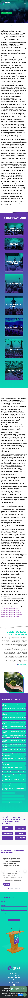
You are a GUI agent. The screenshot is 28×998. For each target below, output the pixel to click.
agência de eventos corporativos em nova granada (10, 610)
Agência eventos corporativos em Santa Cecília (14, 759)
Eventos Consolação (8, 793)
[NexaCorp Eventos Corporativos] (6, 3)
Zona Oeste (7, 833)
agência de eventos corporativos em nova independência (11, 614)
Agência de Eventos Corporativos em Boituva (14, 704)
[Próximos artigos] (25, 871)
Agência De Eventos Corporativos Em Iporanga (14, 727)
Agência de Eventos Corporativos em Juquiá (14, 732)
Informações (10, 24)
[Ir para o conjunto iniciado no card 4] (12, 888)
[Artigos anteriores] (3, 871)
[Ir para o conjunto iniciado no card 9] (19, 888)
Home (3, 24)
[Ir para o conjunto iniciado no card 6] (15, 888)
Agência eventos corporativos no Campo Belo (14, 763)
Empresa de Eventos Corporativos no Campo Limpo (14, 784)
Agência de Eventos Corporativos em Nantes (14, 745)
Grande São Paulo (20, 838)
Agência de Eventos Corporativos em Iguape (14, 723)
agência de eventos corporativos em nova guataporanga (11, 612)
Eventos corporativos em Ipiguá (11, 802)
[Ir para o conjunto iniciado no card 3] (11, 888)
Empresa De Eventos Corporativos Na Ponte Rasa (14, 789)
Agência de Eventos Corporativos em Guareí (14, 718)
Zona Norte (20, 828)
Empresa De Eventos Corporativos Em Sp (14, 780)
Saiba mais (6, 884)
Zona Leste (7, 838)
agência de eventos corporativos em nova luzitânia (10, 616)
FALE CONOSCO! (6, 12)
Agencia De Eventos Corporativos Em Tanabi (14, 741)
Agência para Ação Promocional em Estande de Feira (14, 775)
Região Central (7, 828)
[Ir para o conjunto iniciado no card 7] (16, 888)
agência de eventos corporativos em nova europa (10, 608)
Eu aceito (21, 995)
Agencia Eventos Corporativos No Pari (13, 771)
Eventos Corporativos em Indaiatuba (13, 799)
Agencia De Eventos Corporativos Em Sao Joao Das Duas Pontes (14, 736)
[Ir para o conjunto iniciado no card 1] (8, 888)
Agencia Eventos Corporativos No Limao (14, 768)
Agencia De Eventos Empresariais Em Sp (14, 750)
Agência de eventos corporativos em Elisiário (14, 713)
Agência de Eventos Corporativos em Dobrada (14, 709)
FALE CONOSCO (22, 664)
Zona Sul (20, 833)
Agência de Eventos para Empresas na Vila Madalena (14, 754)
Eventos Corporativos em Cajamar (12, 796)
